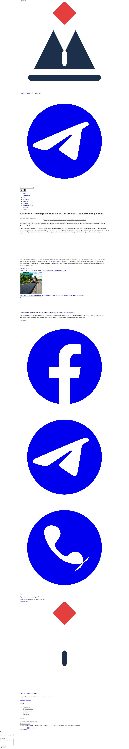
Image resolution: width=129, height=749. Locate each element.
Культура (25, 201)
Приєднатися (24, 601)
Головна (25, 193)
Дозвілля (25, 203)
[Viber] (64, 592)
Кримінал (25, 207)
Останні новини (27, 711)
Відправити (3, 747)
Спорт (24, 209)
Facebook (22, 700)
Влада (24, 197)
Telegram (28, 700)
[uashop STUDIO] (34, 729)
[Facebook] (64, 411)
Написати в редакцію (25, 723)
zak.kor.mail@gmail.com (30, 721)
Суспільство (26, 195)
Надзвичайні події (28, 205)
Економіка (26, 199)
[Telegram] (64, 185)
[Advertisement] (64, 246)
